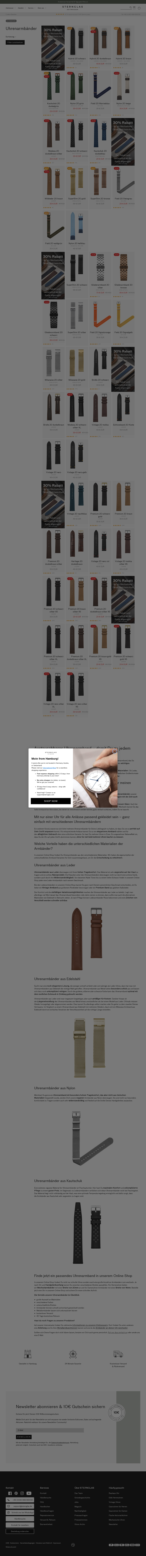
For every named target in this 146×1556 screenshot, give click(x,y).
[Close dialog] (115, 751)
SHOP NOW (51, 801)
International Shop (49, 768)
